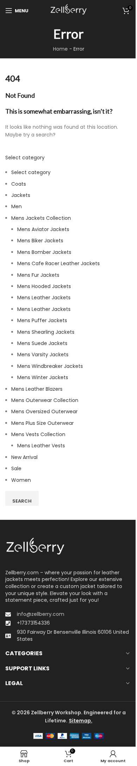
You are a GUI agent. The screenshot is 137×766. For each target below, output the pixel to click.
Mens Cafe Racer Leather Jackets (58, 263)
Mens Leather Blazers (37, 388)
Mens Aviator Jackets (43, 229)
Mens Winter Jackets (42, 377)
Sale (16, 468)
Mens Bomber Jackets (44, 252)
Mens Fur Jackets (38, 275)
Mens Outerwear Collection (44, 400)
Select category (25, 157)
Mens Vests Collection (38, 434)
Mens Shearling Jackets (45, 332)
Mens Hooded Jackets (44, 286)
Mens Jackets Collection (41, 218)
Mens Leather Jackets (44, 297)
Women (21, 480)
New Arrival (24, 457)
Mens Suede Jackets (42, 343)
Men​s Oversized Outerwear (44, 411)
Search (22, 501)
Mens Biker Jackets (40, 240)
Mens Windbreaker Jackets (50, 366)
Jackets (20, 195)
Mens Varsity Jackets (42, 354)
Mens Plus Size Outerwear (42, 423)
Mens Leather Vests (41, 445)
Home (60, 48)
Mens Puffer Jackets (42, 320)
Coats (18, 183)
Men (16, 206)
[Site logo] (68, 10)
